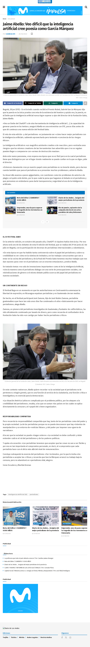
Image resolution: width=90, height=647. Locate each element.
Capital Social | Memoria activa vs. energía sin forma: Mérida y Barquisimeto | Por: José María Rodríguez (37, 571)
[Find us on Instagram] (70, 637)
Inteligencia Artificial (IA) (17, 494)
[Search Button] (86, 7)
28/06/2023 (23, 34)
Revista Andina (46, 637)
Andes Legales (32, 637)
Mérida (21, 637)
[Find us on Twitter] (66, 637)
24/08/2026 (21, 203)
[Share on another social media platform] (85, 103)
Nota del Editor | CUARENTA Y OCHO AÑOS (17, 561)
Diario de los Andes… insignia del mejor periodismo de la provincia (25, 564)
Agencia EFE (10, 34)
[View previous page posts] (43, 222)
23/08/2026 (21, 215)
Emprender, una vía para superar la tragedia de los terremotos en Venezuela (29, 210)
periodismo (34, 494)
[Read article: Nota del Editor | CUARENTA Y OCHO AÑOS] (10, 200)
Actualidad (11, 19)
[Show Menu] (4, 7)
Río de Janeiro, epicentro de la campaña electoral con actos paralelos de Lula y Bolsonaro (70, 210)
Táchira (13, 637)
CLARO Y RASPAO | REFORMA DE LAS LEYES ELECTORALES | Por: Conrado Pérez (29, 568)
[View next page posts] (47, 222)
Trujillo (5, 637)
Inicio (4, 19)
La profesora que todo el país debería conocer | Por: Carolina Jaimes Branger (28, 558)
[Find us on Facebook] (62, 637)
